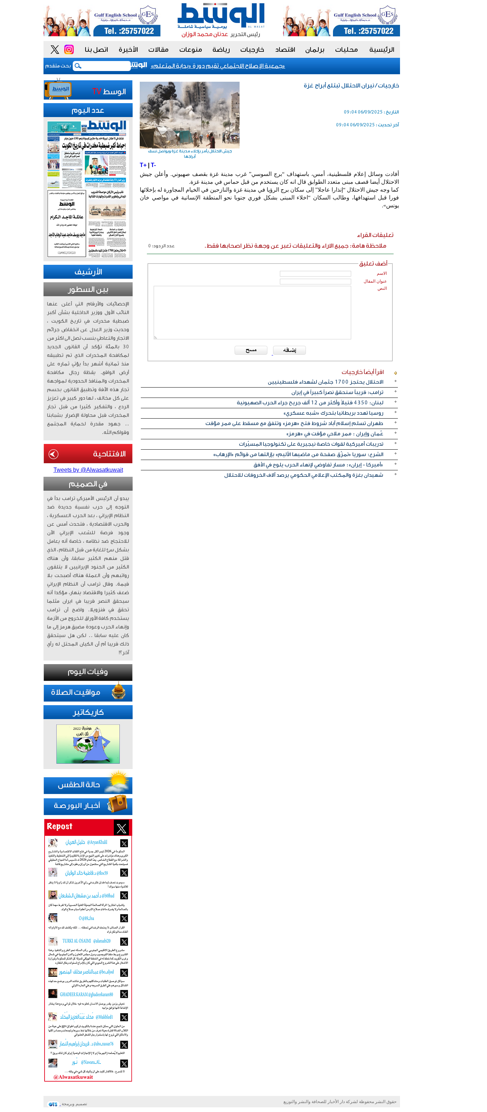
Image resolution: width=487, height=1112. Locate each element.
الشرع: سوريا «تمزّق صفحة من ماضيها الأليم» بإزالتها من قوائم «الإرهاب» (298, 454)
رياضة (221, 50)
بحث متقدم (58, 66)
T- (153, 165)
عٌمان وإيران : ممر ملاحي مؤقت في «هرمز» (334, 434)
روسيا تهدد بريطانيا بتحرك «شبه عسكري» (333, 413)
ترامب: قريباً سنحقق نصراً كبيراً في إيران (337, 392)
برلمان (314, 50)
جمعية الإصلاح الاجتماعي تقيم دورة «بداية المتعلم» (226, 65)
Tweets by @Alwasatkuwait (88, 470)
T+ (143, 165)
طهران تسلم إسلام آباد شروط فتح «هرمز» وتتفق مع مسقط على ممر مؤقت (294, 423)
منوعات (190, 50)
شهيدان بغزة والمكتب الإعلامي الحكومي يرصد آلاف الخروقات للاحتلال (303, 475)
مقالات (158, 50)
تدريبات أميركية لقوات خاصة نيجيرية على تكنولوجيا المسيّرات (311, 444)
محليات (346, 50)
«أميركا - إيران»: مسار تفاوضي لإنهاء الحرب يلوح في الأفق (318, 465)
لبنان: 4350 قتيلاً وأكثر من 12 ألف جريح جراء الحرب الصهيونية (310, 403)
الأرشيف (88, 272)
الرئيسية (381, 50)
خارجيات (252, 50)
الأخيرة (128, 50)
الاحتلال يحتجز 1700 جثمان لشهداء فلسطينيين (325, 382)
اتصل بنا (96, 50)
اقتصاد (285, 50)
